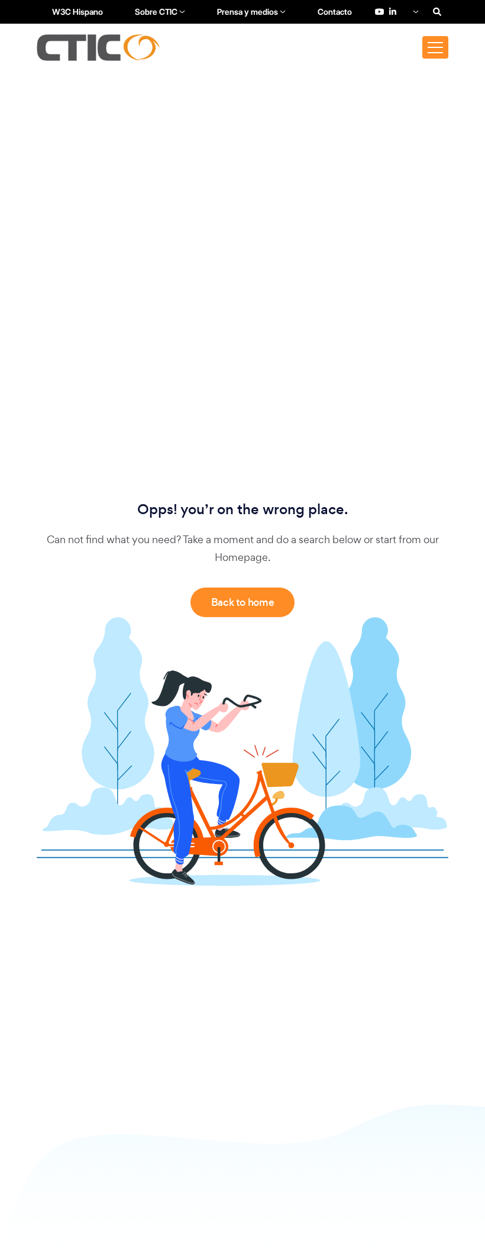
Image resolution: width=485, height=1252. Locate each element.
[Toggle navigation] (435, 47)
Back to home (242, 602)
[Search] (437, 12)
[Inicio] (98, 47)
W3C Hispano (77, 12)
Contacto (335, 12)
